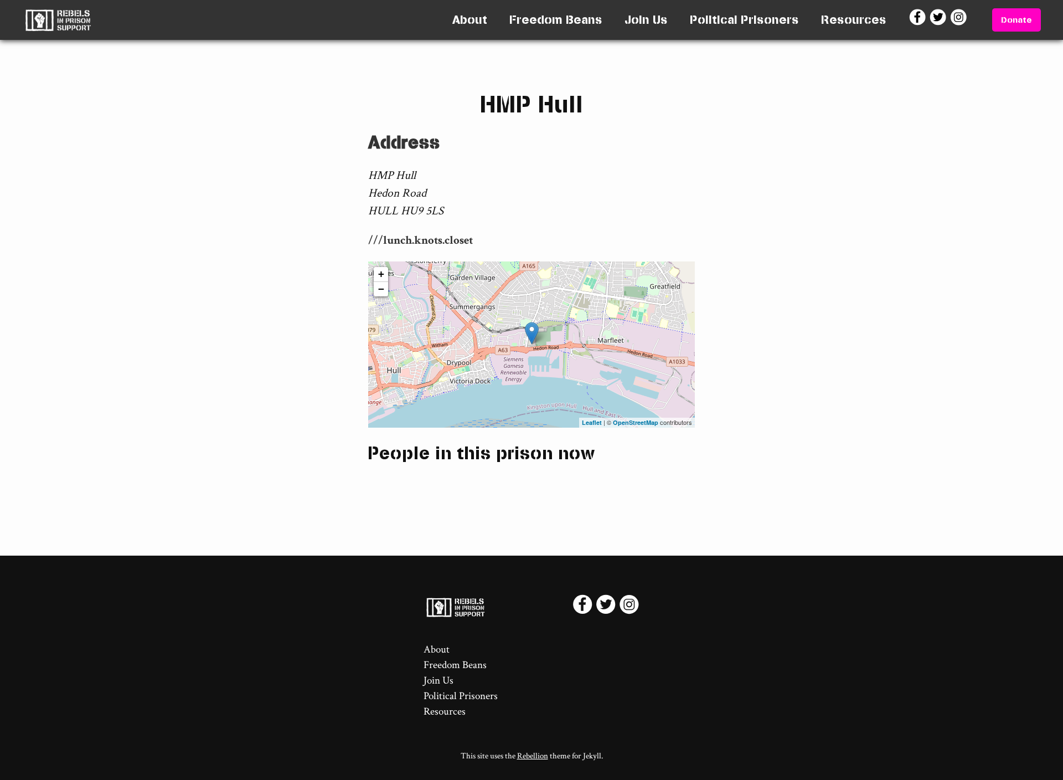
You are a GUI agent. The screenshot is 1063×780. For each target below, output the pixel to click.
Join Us (646, 19)
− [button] (381, 289)
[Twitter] (939, 20)
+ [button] (381, 274)
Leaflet (592, 422)
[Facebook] (919, 20)
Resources (853, 19)
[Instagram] (960, 20)
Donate (1016, 19)
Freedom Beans (555, 19)
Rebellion (532, 756)
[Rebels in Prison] (57, 20)
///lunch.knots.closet (420, 240)
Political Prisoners (744, 19)
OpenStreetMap (635, 422)
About (469, 19)
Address (404, 142)
